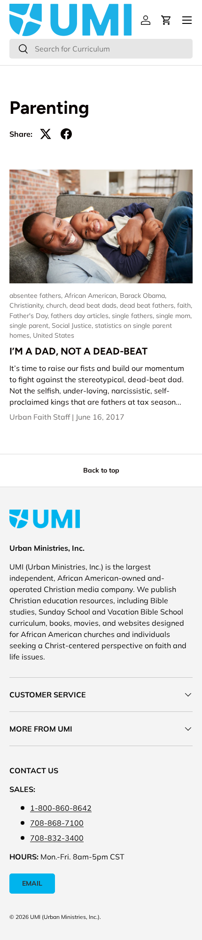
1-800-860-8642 (61, 808)
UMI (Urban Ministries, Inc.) (65, 916)
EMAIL (32, 883)
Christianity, (27, 305)
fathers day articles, (81, 315)
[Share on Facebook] (66, 134)
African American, (92, 295)
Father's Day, (30, 315)
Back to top (101, 470)
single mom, (174, 315)
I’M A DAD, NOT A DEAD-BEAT (78, 351)
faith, (184, 305)
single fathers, (134, 315)
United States (53, 335)
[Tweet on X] (45, 134)
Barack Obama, (143, 295)
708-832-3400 (57, 838)
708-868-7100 (57, 823)
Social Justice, (73, 325)
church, (58, 305)
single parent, (30, 325)
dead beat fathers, (148, 305)
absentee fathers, (36, 295)
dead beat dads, (95, 305)
